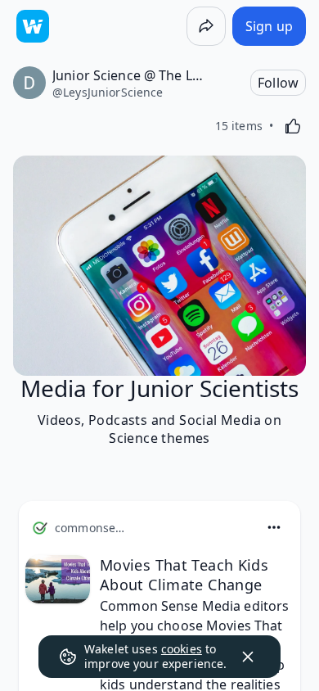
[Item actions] (274, 527)
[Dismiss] (248, 657)
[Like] (293, 126)
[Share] (206, 26)
